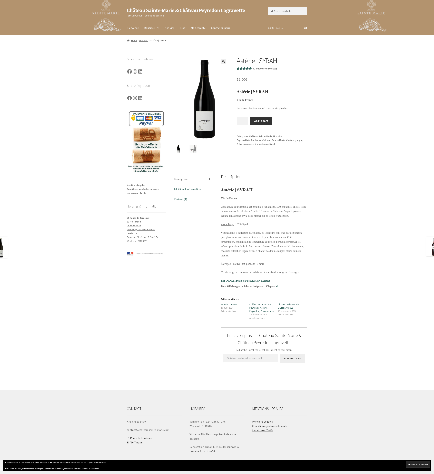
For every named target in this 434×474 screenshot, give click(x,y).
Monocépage (261, 144)
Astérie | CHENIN (229, 304)
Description (181, 179)
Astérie (246, 140)
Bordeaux (256, 140)
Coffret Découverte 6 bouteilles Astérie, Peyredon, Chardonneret (262, 308)
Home (134, 40)
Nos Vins (169, 28)
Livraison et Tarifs (136, 192)
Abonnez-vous (292, 358)
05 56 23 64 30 (134, 225)
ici (277, 286)
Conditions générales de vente (143, 189)
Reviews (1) (180, 199)
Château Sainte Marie (273, 140)
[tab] (193, 179)
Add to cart (261, 120)
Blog (182, 28)
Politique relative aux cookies (86, 468)
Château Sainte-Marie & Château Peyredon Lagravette (186, 10)
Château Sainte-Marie (260, 136)
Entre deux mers (245, 144)
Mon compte (198, 28)
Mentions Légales (136, 185)
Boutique (149, 28)
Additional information (187, 189)
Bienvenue (133, 28)
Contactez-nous (220, 28)
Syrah (272, 144)
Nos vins (143, 40)
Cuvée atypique (294, 140)
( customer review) (265, 68)
